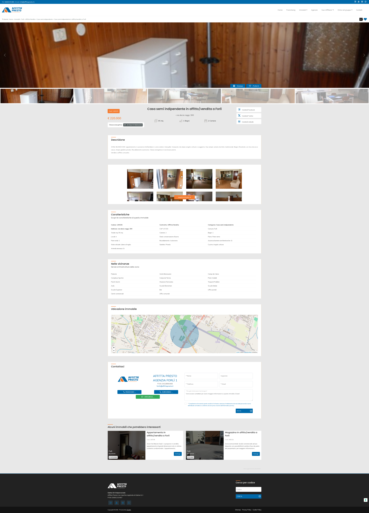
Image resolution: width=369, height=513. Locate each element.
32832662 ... (167, 392)
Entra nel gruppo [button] (344, 10)
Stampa (240, 86)
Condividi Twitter (247, 116)
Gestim (129, 510)
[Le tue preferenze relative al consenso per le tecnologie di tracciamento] (365, 500)
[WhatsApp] (365, 1)
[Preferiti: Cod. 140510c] (221, 457)
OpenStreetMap (247, 352)
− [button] (113, 350)
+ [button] (113, 347)
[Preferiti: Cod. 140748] (143, 457)
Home (280, 10)
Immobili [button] (302, 10)
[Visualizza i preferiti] (365, 20)
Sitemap (238, 510)
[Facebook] (355, 1)
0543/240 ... (130, 392)
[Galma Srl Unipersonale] (12, 10)
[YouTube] (359, 1)
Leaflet (237, 352)
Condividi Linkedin (248, 122)
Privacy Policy (246, 510)
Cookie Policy (257, 510)
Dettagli (177, 454)
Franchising (290, 10)
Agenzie (314, 10)
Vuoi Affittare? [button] (327, 10)
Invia (239, 411)
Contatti (359, 10)
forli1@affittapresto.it (165, 386)
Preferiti (256, 86)
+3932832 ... (148, 397)
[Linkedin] (362, 1)
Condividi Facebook (248, 110)
